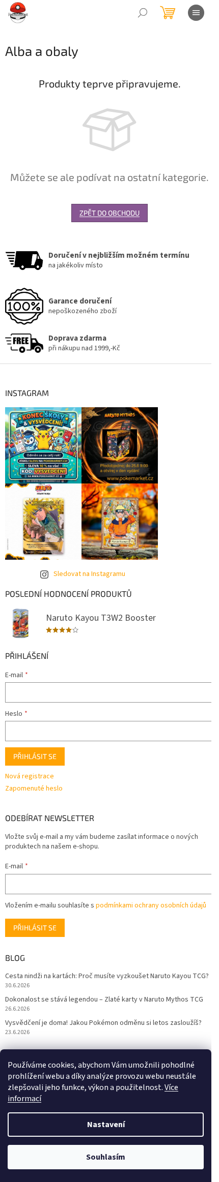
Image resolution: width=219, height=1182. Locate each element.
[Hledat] (142, 13)
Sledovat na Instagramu (89, 574)
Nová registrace (29, 776)
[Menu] (196, 13)
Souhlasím (105, 1157)
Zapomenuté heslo (34, 789)
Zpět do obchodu (109, 212)
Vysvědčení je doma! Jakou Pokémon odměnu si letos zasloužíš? (103, 1023)
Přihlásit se (35, 756)
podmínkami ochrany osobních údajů (151, 905)
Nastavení (106, 1124)
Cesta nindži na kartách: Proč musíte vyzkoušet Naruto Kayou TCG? (107, 976)
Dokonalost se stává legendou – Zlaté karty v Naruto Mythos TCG (104, 1000)
